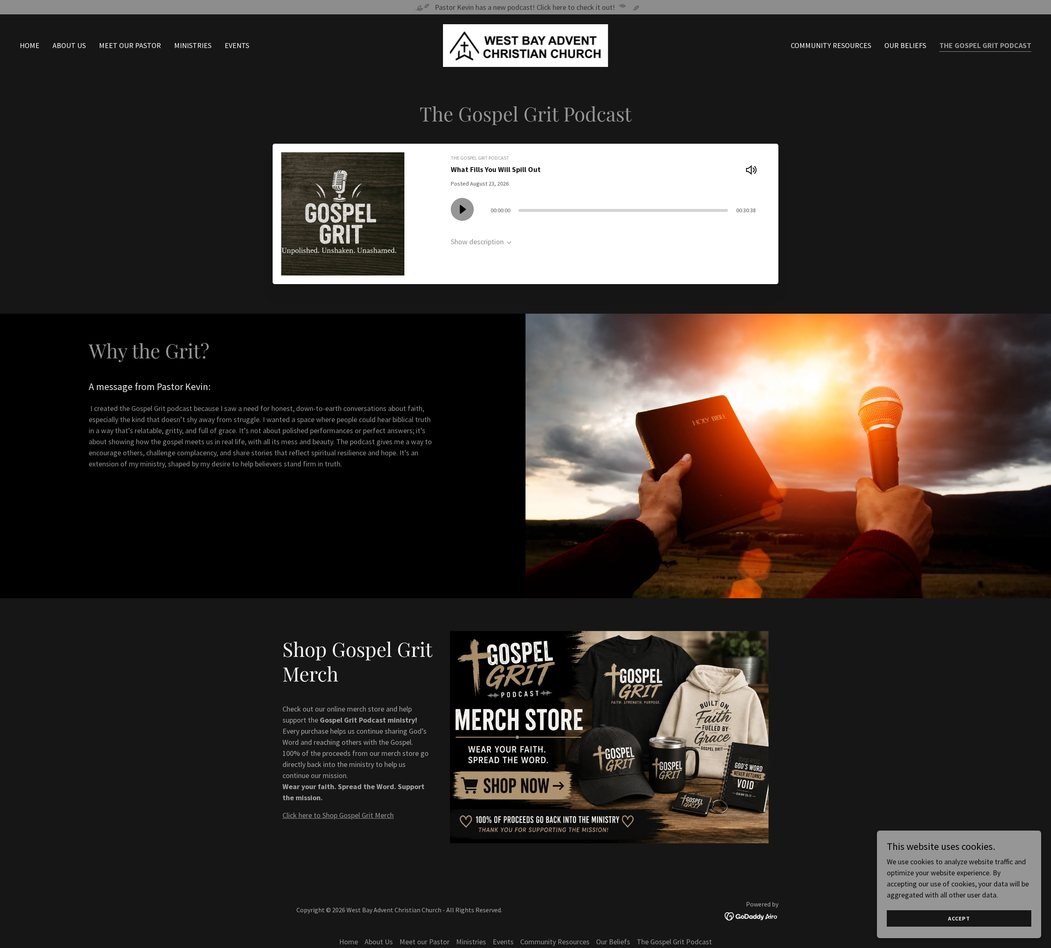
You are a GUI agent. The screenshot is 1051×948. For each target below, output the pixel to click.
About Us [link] (69, 45)
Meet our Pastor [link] (130, 45)
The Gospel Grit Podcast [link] (985, 45)
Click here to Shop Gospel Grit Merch (338, 815)
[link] (525, 44)
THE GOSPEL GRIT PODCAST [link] (480, 158)
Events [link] (237, 45)
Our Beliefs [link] (905, 45)
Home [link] (29, 45)
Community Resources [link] (831, 45)
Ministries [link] (192, 45)
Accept (959, 918)
